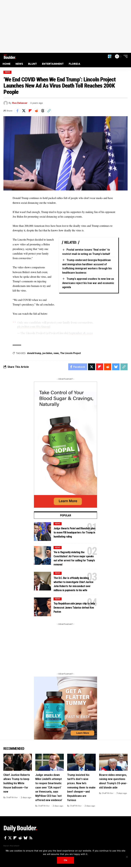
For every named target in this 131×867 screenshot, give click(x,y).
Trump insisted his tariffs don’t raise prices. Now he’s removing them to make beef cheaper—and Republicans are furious (81, 787)
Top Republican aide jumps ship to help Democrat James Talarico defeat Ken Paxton (74, 607)
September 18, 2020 (81, 333)
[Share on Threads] (43, 111)
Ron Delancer (19, 102)
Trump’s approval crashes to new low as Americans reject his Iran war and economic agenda (88, 283)
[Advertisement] (65, 26)
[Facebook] (5, 838)
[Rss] (30, 838)
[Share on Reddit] (36, 111)
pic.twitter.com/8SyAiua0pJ (33, 326)
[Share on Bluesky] (116, 366)
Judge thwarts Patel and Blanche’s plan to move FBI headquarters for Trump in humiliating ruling (74, 532)
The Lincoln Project (70, 353)
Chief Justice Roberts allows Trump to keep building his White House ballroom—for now (16, 783)
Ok (65, 860)
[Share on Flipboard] (30, 111)
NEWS (7, 72)
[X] (9, 838)
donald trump (34, 353)
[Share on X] (24, 111)
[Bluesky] (25, 838)
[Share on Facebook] (17, 111)
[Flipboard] (15, 838)
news (56, 353)
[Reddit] (20, 838)
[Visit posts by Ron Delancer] (5, 103)
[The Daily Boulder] (9, 56)
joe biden (47, 353)
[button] (109, 56)
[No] (126, 856)
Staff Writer (12, 797)
